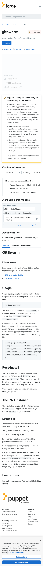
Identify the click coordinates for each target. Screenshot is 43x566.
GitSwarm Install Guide (14, 275)
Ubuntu (19, 192)
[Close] (40, 540)
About (30, 512)
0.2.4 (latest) (8, 172)
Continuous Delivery (8, 512)
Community (31, 514)
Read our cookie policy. (16, 552)
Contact (30, 524)
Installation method (9, 205)
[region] (21, 551)
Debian (12, 192)
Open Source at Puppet (9, 531)
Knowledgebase (7, 526)
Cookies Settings (21, 557)
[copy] (36, 218)
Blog (29, 517)
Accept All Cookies (21, 562)
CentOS (33, 192)
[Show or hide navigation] (40, 5)
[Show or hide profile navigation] (35, 4)
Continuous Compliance (9, 514)
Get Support (6, 523)
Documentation (7, 528)
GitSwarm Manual (12, 278)
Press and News (33, 522)
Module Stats (8, 75)
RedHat (26, 192)
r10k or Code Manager (13, 209)
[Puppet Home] (16, 504)
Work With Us (32, 519)
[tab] (6, 246)
